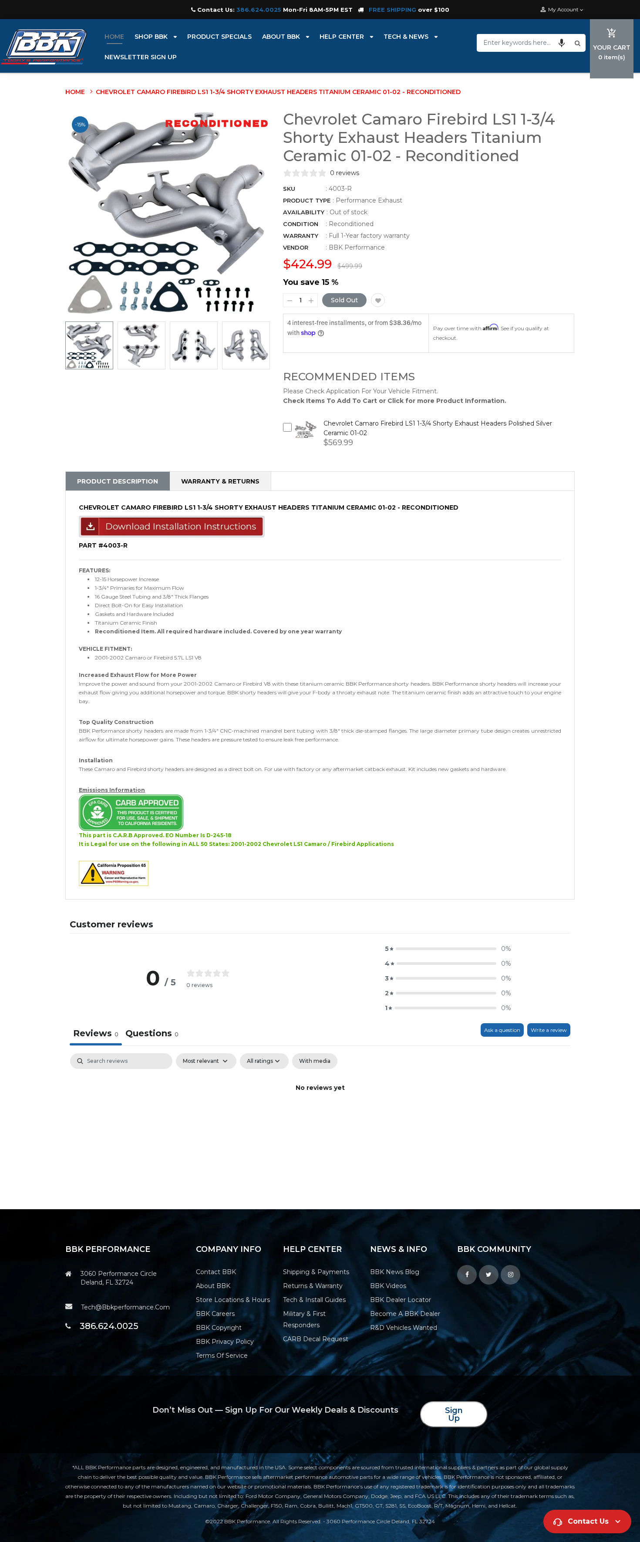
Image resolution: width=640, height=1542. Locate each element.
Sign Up (454, 1414)
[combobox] (525, 42)
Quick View (305, 436)
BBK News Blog (394, 1272)
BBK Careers (215, 1314)
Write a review (549, 1030)
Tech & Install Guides (314, 1300)
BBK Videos (388, 1286)
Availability (303, 212)
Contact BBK (216, 1272)
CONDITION (300, 223)
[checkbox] (314, 1061)
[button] (562, 43)
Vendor (295, 247)
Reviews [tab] (95, 1033)
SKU (289, 188)
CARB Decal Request (315, 1339)
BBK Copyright (219, 1328)
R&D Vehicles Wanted (403, 1328)
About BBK (213, 1286)
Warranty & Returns (220, 481)
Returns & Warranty (313, 1286)
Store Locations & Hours (233, 1300)
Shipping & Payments (316, 1272)
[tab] (152, 1034)
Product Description (117, 481)
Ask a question (502, 1030)
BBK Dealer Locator (400, 1300)
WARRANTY (300, 235)
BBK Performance (357, 247)
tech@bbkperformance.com (125, 1307)
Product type (306, 200)
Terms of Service (222, 1355)
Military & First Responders (304, 1319)
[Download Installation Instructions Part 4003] (172, 526)
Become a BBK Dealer (405, 1314)
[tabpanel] (320, 1117)
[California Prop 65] (113, 872)
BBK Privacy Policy (225, 1342)
